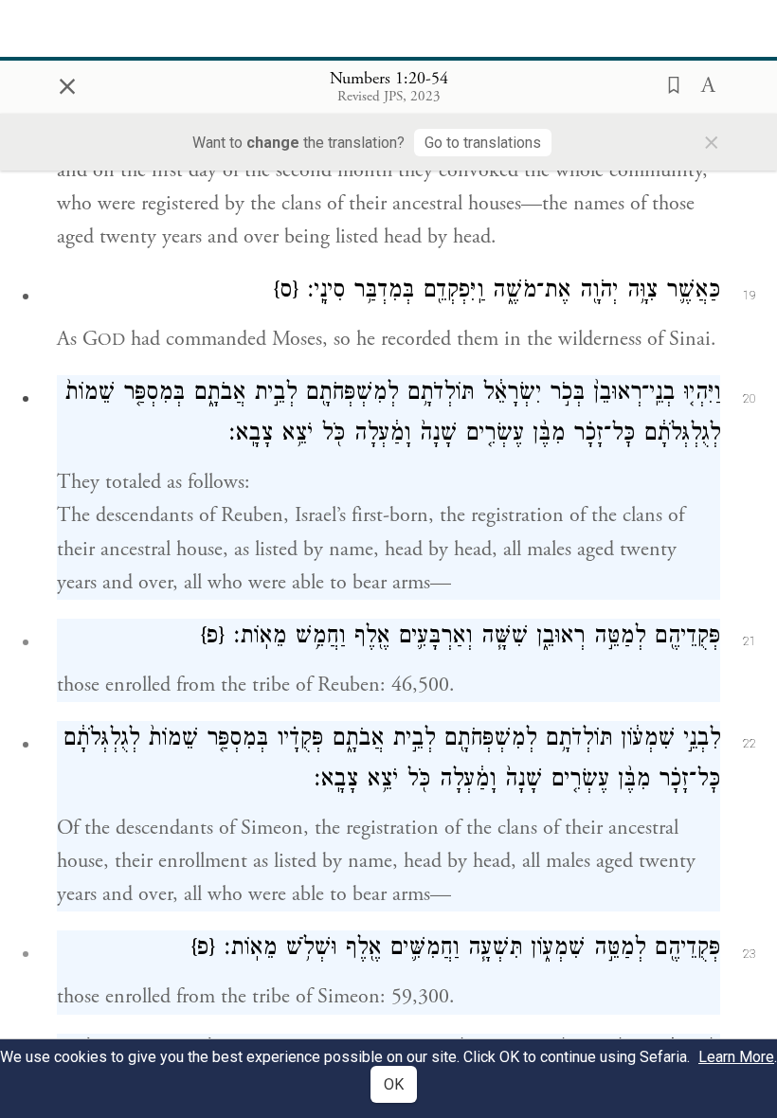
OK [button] (394, 1084)
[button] (668, 83)
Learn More (736, 1057)
